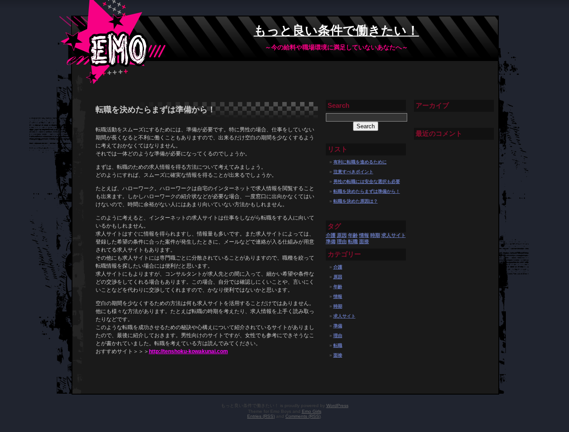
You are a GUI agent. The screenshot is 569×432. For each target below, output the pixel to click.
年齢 (353, 235)
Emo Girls (311, 411)
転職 (353, 241)
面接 (364, 241)
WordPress (337, 405)
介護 (331, 235)
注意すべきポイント (353, 171)
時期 (375, 235)
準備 (331, 241)
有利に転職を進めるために (360, 161)
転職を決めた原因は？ (355, 201)
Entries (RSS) (261, 416)
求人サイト (393, 235)
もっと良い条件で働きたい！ (336, 30)
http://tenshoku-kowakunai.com (188, 351)
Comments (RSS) (303, 416)
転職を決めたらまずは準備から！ (366, 191)
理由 (342, 241)
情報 (364, 235)
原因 (342, 235)
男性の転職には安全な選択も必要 (366, 181)
